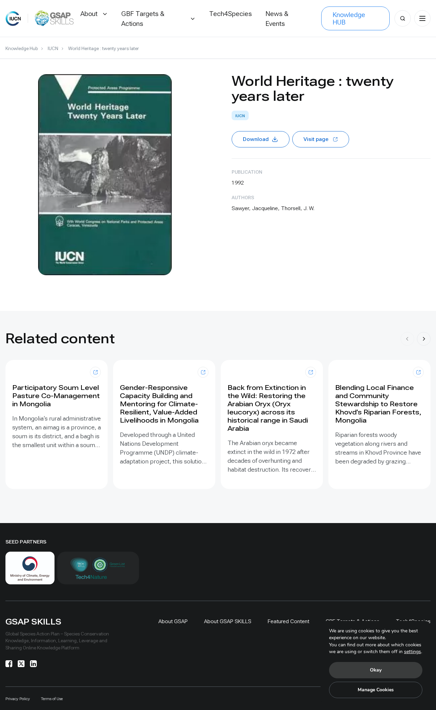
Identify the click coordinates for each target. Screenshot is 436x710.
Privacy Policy (17, 698)
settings (412, 651)
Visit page (315, 139)
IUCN (53, 48)
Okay (376, 670)
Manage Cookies (376, 690)
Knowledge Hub (21, 48)
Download (256, 139)
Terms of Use (52, 698)
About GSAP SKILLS (227, 621)
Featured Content (288, 621)
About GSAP (173, 621)
